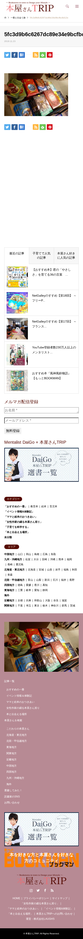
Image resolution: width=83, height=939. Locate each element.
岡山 (28, 554)
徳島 (20, 585)
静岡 (45, 590)
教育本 (34, 506)
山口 (20, 554)
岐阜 (28, 590)
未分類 (8, 537)
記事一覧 (9, 681)
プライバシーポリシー (36, 898)
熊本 (61, 559)
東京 (36, 605)
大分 (36, 559)
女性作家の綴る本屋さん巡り (23, 707)
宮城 (41, 569)
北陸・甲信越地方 (14, 579)
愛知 (36, 590)
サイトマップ (59, 898)
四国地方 (9, 585)
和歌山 (38, 600)
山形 (49, 569)
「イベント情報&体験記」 (19, 511)
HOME (16, 898)
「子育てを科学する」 (17, 526)
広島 (45, 554)
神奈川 (55, 605)
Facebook (45, 890)
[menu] (76, 6)
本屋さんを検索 (13, 720)
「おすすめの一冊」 (15, 506)
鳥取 (53, 554)
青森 (10, 574)
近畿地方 (9, 600)
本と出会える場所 (16, 714)
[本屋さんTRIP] (29, 6)
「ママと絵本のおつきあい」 (20, 516)
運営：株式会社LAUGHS (40, 918)
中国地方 (9, 554)
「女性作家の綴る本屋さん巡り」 (23, 521)
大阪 (47, 600)
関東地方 (9, 605)
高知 (45, 585)
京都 (20, 600)
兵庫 (28, 600)
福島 (66, 569)
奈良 (56, 600)
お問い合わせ (12, 802)
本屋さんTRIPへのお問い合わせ (54, 913)
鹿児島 (19, 564)
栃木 (45, 605)
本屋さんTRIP (32, 933)
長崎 (10, 564)
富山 (30, 579)
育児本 (53, 506)
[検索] (67, 6)
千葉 (20, 605)
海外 (6, 595)
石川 (55, 579)
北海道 (32, 569)
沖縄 (52, 559)
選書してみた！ (13, 790)
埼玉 (28, 605)
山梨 (38, 579)
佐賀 (27, 559)
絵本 (43, 506)
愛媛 (28, 585)
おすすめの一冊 (15, 689)
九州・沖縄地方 (13, 559)
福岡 (69, 559)
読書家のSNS (12, 796)
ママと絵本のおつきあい (20, 701)
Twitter (38, 890)
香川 (36, 585)
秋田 (74, 569)
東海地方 (9, 590)
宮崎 (44, 559)
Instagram (31, 890)
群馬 (64, 605)
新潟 (47, 579)
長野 (71, 579)
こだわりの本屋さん (17, 728)
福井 (63, 579)
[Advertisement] (41, 199)
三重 (20, 590)
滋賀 (64, 600)
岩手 (57, 569)
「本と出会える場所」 (17, 532)
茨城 (72, 605)
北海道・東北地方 (14, 569)
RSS (52, 890)
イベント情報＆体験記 (19, 695)
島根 (36, 554)
